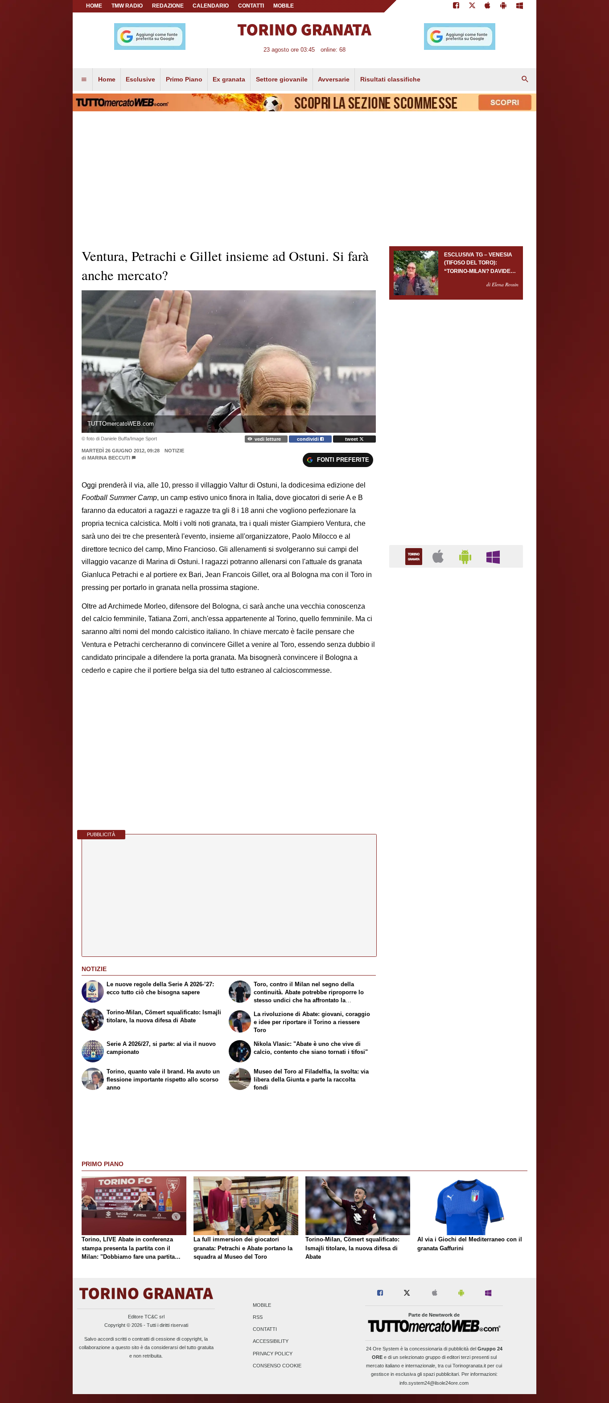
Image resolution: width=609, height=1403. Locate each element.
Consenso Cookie (277, 1365)
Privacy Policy (272, 1353)
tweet (352, 439)
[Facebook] (456, 6)
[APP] (415, 556)
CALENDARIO (211, 5)
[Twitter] (472, 6)
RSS (258, 1317)
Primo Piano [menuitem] (184, 79)
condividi (308, 439)
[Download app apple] (488, 6)
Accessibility (270, 1341)
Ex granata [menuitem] (229, 79)
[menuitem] (84, 79)
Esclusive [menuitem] (140, 79)
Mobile (262, 1305)
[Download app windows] (520, 6)
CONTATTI (251, 5)
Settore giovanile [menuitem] (282, 79)
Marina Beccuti (108, 457)
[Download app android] (503, 6)
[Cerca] (525, 79)
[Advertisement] (456, 920)
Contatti (265, 1329)
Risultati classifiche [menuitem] (390, 79)
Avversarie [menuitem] (334, 79)
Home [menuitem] (106, 79)
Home (94, 5)
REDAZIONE (168, 5)
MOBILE (283, 5)
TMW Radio (127, 5)
